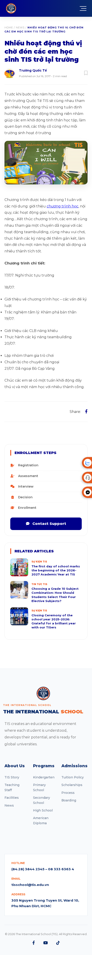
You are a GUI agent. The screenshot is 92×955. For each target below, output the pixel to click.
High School (43, 810)
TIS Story (11, 777)
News (20, 27)
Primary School (39, 787)
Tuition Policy (72, 777)
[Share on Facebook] (86, 411)
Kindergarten (43, 777)
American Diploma (40, 820)
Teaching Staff (11, 787)
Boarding (68, 800)
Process (68, 793)
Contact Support (48, 524)
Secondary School (41, 800)
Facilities (11, 798)
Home (8, 27)
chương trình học (62, 206)
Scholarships (71, 785)
